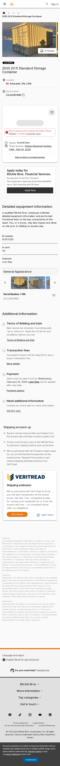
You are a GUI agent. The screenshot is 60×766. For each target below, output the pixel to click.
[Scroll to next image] (55, 282)
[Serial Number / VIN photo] (54, 295)
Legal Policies (38, 723)
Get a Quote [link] (17, 514)
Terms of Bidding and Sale (20, 340)
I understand (30, 760)
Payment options (15, 390)
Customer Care (33, 133)
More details (13, 364)
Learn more (47, 515)
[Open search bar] (47, 4)
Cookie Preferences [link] (47, 725)
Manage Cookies (34, 751)
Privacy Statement (20, 723)
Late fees (34, 382)
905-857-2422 (14, 411)
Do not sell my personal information (19, 725)
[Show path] (13, 13)
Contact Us (43, 670)
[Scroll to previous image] (5, 282)
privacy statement (13, 754)
